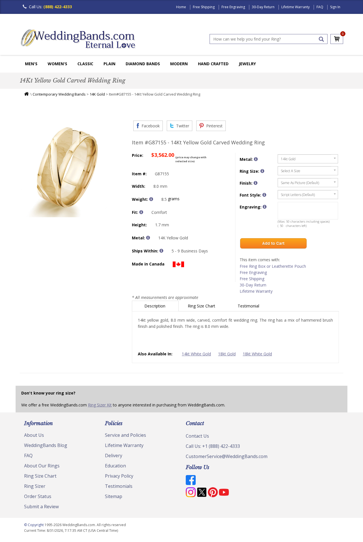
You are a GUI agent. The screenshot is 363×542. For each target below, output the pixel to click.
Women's (57, 63)
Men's (31, 63)
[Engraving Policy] (264, 195)
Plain (109, 63)
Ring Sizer (34, 486)
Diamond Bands (143, 63)
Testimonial (249, 306)
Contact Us (197, 436)
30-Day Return (263, 7)
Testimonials (118, 486)
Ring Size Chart (202, 306)
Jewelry (247, 63)
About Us (34, 435)
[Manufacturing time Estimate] (161, 251)
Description (155, 306)
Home (181, 7)
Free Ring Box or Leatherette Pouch (273, 266)
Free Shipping (204, 7)
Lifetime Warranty (295, 7)
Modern (179, 63)
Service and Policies (125, 435)
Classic (85, 63)
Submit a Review (41, 506)
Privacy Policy (119, 476)
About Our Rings (42, 466)
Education (115, 466)
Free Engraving (233, 7)
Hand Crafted (213, 63)
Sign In (335, 7)
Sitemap (113, 496)
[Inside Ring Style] (141, 212)
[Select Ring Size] (262, 171)
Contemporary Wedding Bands (59, 94)
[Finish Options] (256, 183)
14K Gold (97, 94)
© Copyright (34, 524)
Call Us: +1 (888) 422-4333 (213, 446)
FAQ (319, 7)
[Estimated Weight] (151, 199)
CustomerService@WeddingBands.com (226, 456)
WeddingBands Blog (45, 445)
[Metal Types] (148, 238)
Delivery (113, 455)
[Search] (321, 39)
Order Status (37, 496)
